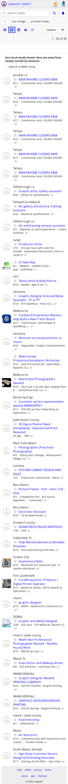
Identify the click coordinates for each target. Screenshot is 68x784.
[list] (4, 30)
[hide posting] (16, 86)
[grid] (18, 30)
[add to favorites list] (15, 79)
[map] (32, 30)
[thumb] (11, 30)
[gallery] (25, 30)
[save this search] (63, 13)
